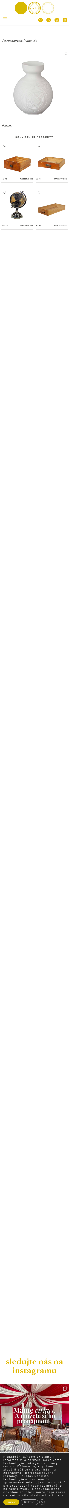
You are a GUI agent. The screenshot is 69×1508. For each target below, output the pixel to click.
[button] (66, 53)
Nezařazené (13, 41)
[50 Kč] (17, 158)
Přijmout (11, 1502)
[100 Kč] (17, 205)
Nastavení (29, 1502)
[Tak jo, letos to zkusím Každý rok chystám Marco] (34, 1419)
